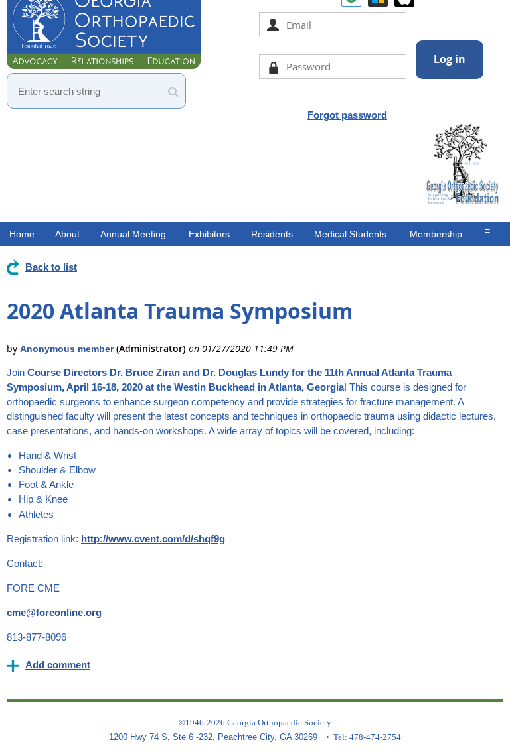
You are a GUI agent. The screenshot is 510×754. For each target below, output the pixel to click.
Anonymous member (67, 349)
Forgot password (347, 115)
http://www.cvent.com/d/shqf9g (153, 538)
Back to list (51, 267)
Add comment (57, 664)
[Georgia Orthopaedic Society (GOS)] (104, 65)
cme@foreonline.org (54, 612)
